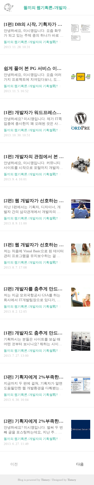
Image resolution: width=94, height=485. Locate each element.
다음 (80, 464)
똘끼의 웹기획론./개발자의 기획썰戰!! (31, 42)
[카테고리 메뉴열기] (85, 7)
